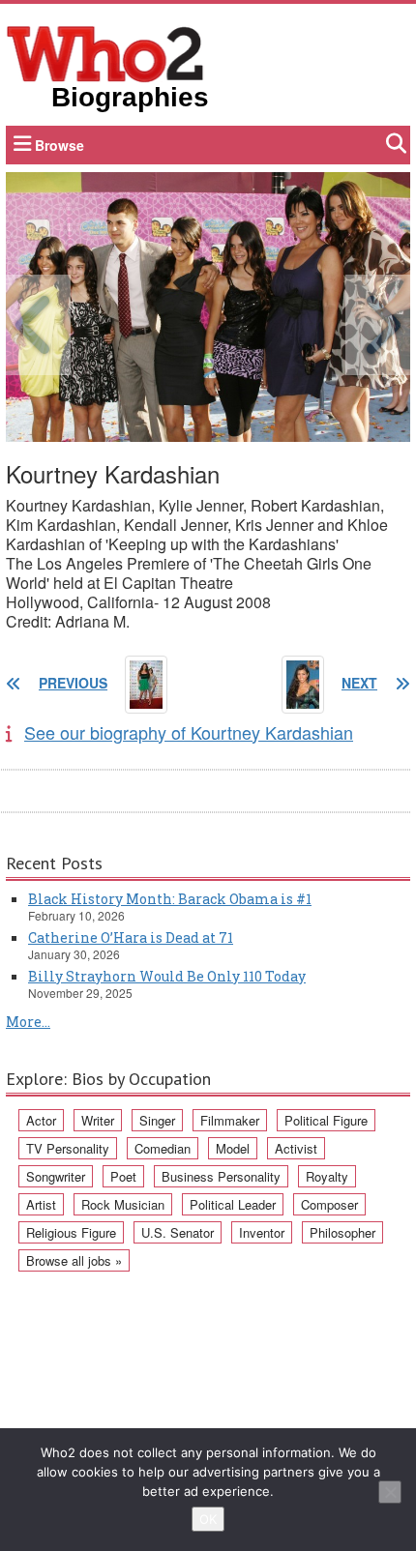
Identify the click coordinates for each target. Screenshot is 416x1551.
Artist (41, 1204)
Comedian (162, 1148)
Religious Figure (71, 1232)
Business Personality (221, 1176)
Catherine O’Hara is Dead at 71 (130, 937)
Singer (157, 1120)
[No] (389, 1492)
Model (233, 1148)
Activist (296, 1148)
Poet (123, 1176)
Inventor (261, 1232)
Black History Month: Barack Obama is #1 (170, 899)
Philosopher (342, 1232)
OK (208, 1519)
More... (28, 1021)
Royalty (327, 1176)
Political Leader (233, 1204)
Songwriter (55, 1176)
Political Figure (326, 1120)
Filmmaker (229, 1120)
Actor (41, 1120)
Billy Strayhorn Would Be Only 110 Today (167, 976)
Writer (97, 1120)
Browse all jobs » (74, 1260)
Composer (329, 1204)
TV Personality (67, 1148)
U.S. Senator (177, 1232)
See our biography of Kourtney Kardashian (188, 732)
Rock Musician (122, 1204)
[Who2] (105, 52)
